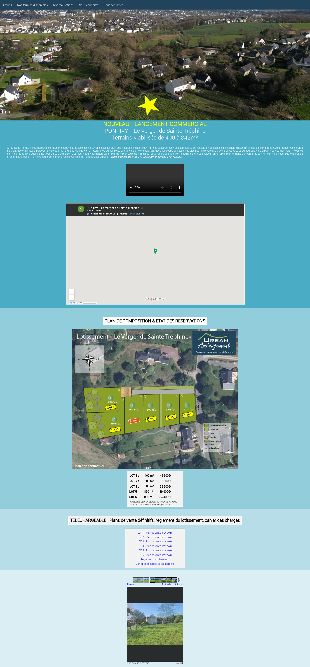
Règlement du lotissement (155, 559)
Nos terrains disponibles (32, 5)
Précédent (167, 584)
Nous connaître (88, 5)
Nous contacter (113, 5)
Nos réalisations (63, 5)
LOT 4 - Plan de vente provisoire (154, 546)
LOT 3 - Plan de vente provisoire (154, 541)
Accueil (7, 5)
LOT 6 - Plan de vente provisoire (154, 555)
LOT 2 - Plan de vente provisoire (154, 537)
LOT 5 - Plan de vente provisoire (154, 550)
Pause (130, 584)
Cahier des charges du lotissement (155, 563)
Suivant (178, 584)
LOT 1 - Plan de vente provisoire (154, 532)
